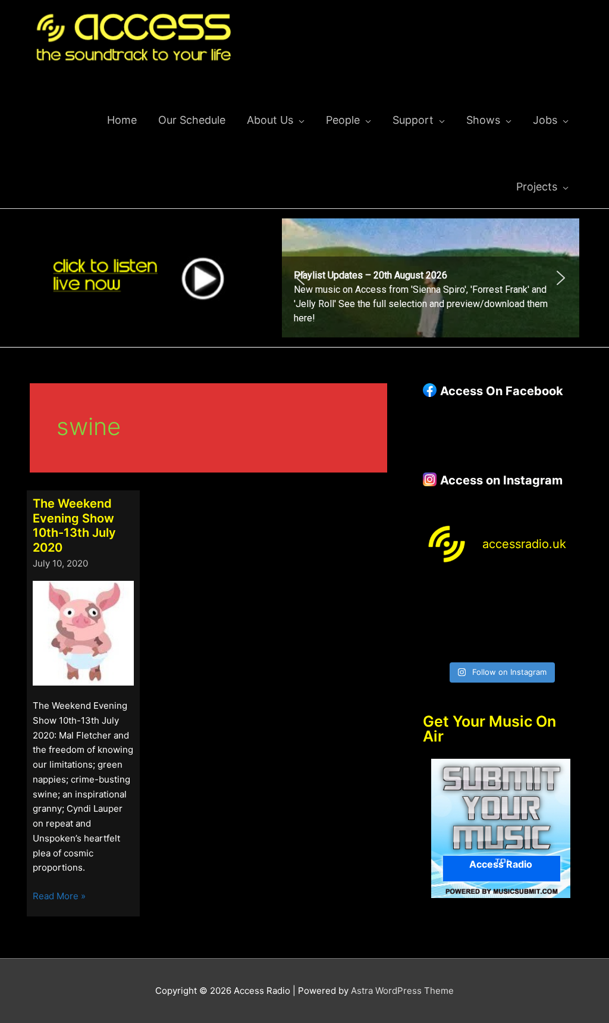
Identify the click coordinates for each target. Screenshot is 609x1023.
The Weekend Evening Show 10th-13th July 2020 (74, 525)
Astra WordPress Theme (402, 990)
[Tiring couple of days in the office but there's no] (480, 642)
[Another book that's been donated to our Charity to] (480, 617)
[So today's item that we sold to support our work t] (521, 617)
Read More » (59, 897)
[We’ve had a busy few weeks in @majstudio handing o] (440, 592)
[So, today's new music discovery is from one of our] (562, 592)
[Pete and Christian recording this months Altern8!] (521, 592)
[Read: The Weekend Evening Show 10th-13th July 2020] (83, 632)
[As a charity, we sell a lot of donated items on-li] (440, 642)
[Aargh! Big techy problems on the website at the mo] (480, 592)
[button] (430, 277)
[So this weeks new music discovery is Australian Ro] (562, 617)
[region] (430, 277)
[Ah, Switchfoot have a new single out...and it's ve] (440, 617)
